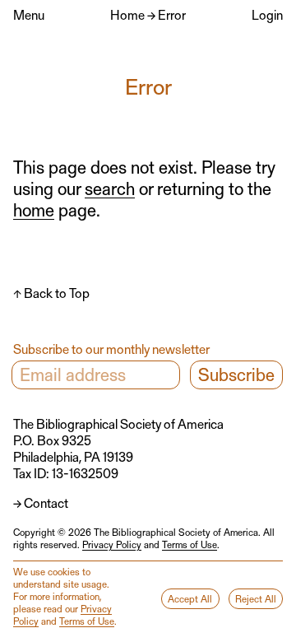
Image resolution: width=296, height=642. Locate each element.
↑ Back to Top (51, 292)
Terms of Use (189, 544)
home (33, 209)
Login (267, 14)
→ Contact (40, 502)
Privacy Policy (111, 544)
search (110, 188)
